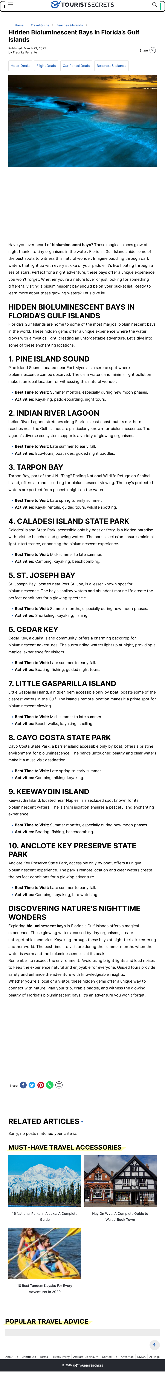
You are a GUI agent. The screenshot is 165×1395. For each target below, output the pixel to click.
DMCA (141, 1356)
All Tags (154, 1356)
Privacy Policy (61, 1356)
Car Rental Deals (76, 65)
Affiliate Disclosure (85, 1356)
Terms (44, 1356)
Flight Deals (46, 65)
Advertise (127, 1356)
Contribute (29, 1356)
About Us (11, 1356)
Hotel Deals (20, 65)
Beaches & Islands (111, 65)
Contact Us (109, 1356)
